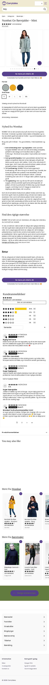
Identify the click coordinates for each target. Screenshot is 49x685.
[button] (6, 24)
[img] (13, 335)
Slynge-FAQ (28, 663)
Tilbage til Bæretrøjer (26, 593)
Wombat (5, 26)
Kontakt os (5, 669)
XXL (26, 97)
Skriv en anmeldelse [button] (24, 302)
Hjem (3, 16)
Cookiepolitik (6, 666)
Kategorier (11, 16)
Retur (3, 663)
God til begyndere (30, 669)
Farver (4, 82)
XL (20, 97)
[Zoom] (39, 63)
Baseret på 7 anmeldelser (12, 300)
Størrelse (5, 92)
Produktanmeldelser (10, 432)
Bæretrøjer (20, 16)
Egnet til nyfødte (29, 666)
